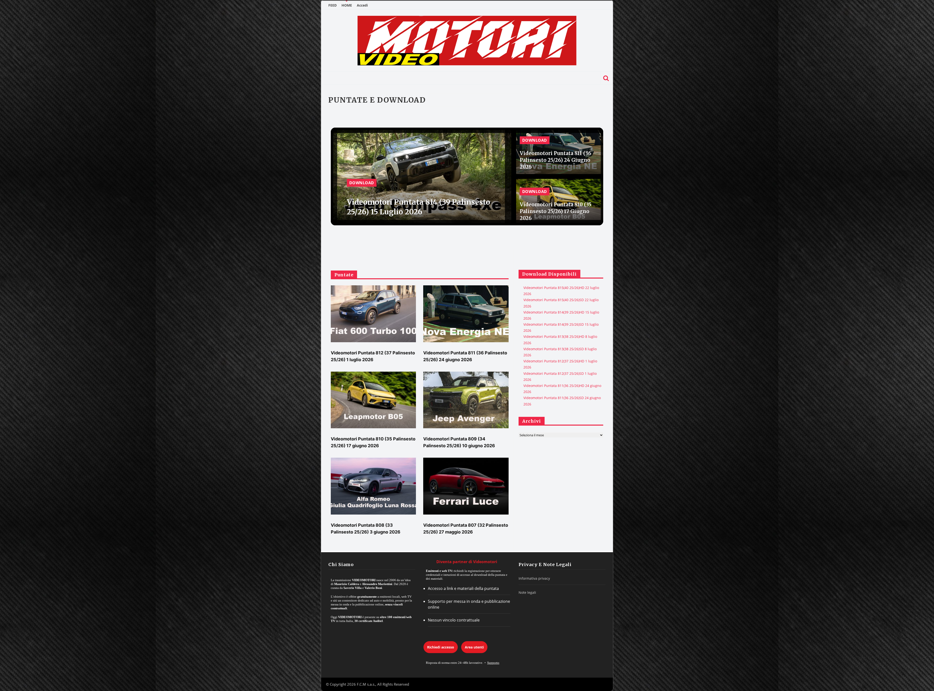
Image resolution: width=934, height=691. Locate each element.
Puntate (343, 275)
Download (361, 182)
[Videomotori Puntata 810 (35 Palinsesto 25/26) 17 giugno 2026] (373, 400)
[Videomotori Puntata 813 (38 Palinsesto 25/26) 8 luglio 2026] (421, 176)
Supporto (493, 663)
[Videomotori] (467, 40)
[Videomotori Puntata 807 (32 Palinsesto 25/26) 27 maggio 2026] (465, 486)
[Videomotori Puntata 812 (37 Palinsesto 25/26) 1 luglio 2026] (373, 313)
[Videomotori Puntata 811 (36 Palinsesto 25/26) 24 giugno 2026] (465, 313)
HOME (346, 5)
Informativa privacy (534, 578)
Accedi (362, 5)
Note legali (527, 592)
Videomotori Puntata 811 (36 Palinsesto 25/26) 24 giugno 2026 (555, 160)
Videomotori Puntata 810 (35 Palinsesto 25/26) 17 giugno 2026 (555, 211)
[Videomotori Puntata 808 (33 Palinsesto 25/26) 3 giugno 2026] (373, 486)
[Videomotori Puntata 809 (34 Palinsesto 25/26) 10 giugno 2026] (465, 400)
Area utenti (474, 647)
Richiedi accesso (440, 647)
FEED (332, 5)
